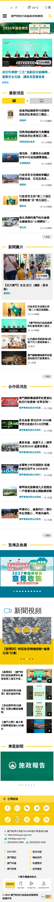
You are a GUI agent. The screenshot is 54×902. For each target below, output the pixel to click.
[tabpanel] (27, 571)
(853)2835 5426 (38, 842)
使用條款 (37, 869)
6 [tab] (28, 591)
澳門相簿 (11, 869)
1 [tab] (14, 591)
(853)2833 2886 (15, 842)
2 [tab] (17, 591)
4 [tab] (22, 591)
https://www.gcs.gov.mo (20, 835)
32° (35, 7)
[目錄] (4, 16)
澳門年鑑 (11, 863)
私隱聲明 (37, 863)
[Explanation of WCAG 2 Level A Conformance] (46, 896)
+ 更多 (47, 237)
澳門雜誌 (11, 857)
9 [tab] (37, 591)
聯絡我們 (37, 857)
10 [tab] (40, 591)
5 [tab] (25, 591)
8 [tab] (34, 591)
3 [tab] (19, 591)
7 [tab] (31, 591)
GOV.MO (11, 852)
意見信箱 (37, 852)
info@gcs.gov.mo (16, 839)
